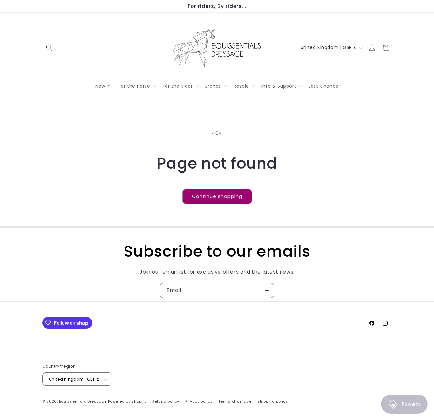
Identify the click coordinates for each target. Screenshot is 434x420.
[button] (49, 48)
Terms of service (234, 401)
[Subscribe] (267, 290)
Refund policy (165, 401)
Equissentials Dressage (83, 401)
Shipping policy (272, 401)
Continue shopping (217, 196)
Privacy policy (199, 401)
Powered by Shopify (127, 401)
